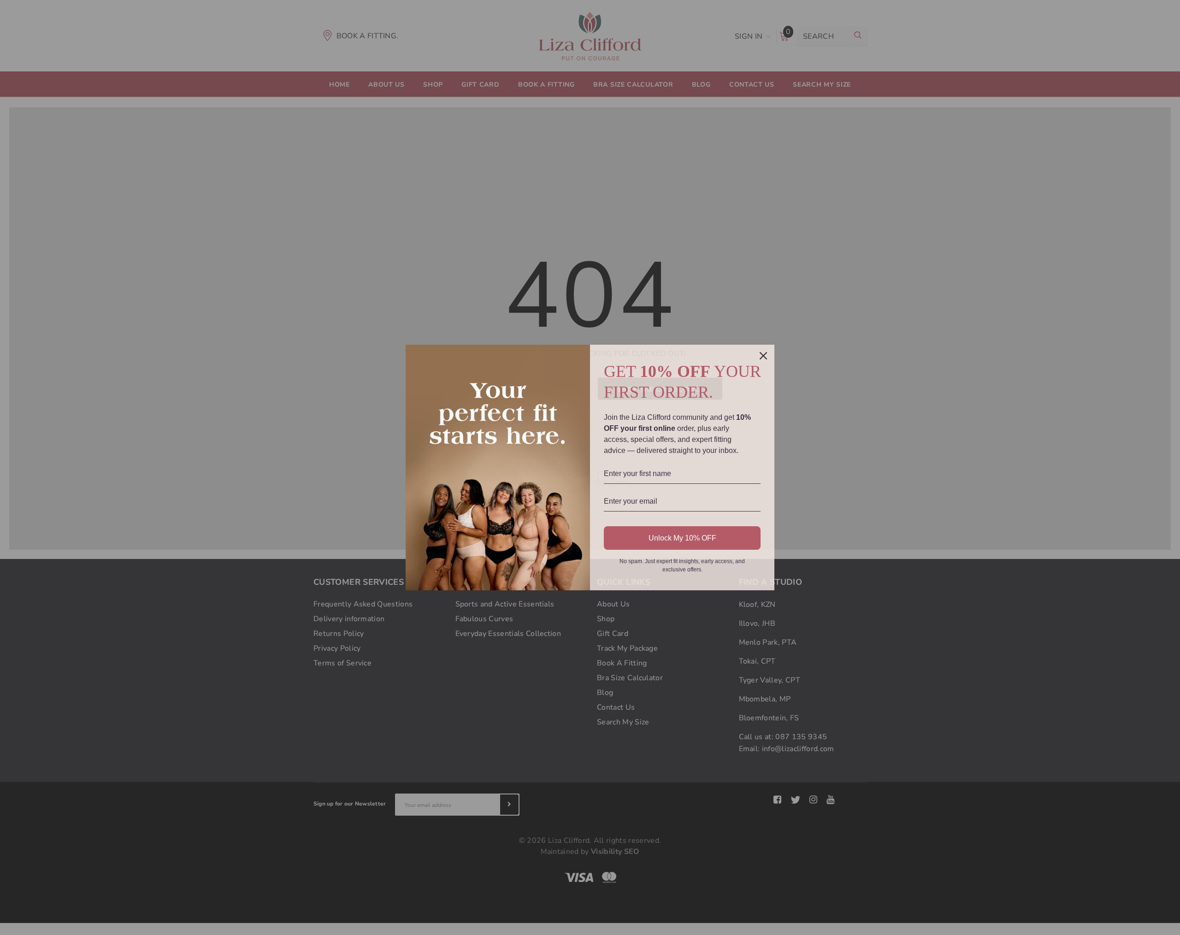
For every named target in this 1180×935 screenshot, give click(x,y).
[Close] (763, 356)
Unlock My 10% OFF (682, 538)
